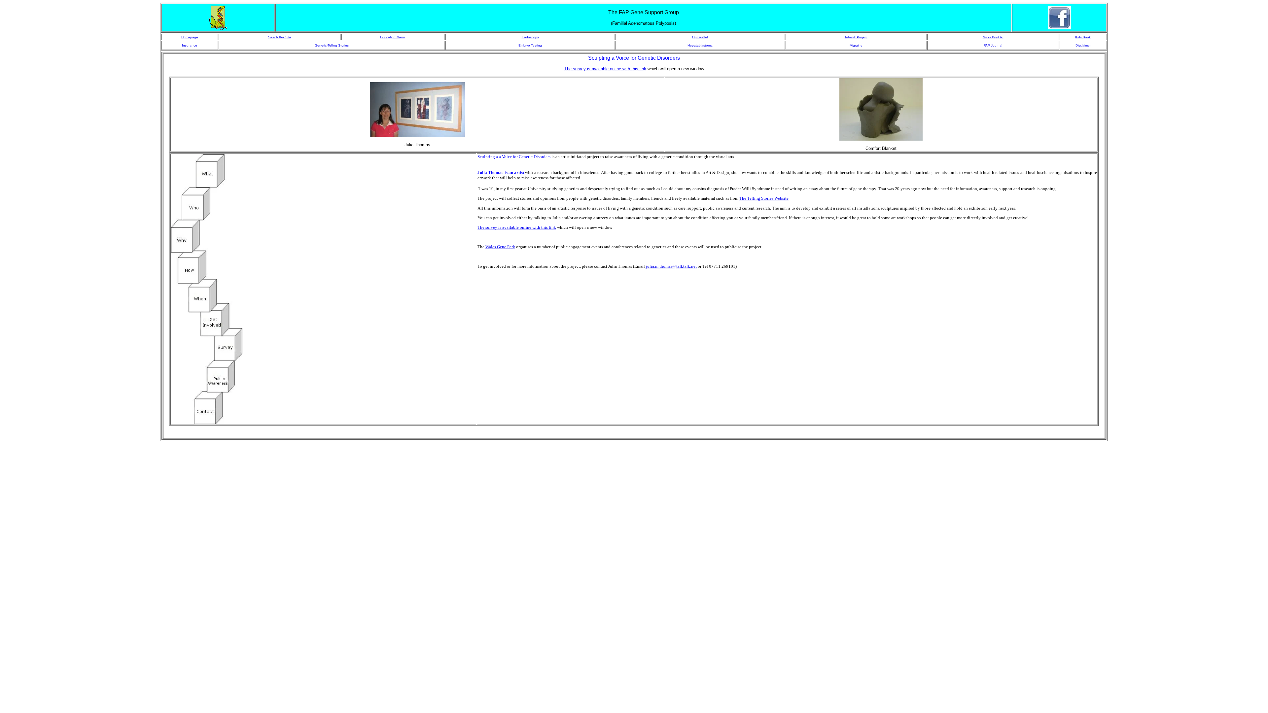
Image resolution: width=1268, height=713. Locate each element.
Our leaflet (700, 37)
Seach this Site (279, 37)
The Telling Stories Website (764, 198)
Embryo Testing (530, 45)
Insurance (189, 45)
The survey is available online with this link (516, 227)
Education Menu (392, 37)
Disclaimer (1083, 45)
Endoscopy (530, 37)
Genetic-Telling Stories (332, 45)
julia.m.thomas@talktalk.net (671, 266)
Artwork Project (856, 37)
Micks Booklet (993, 37)
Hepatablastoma (700, 45)
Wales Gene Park (500, 246)
